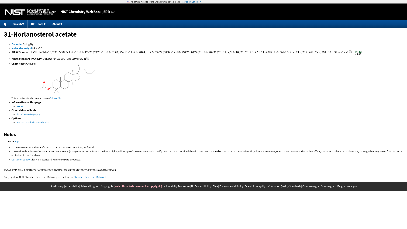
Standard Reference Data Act (90, 177)
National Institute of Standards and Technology (30, 11)
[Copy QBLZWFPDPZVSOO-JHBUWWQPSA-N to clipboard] (87, 59)
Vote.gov (352, 186)
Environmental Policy (231, 186)
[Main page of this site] (5, 24)
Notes (20, 106)
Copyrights (107, 186)
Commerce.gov (310, 186)
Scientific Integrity (255, 186)
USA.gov (340, 186)
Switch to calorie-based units (33, 122)
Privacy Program (89, 186)
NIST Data (37, 24)
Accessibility (72, 186)
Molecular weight (21, 48)
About (56, 24)
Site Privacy (57, 186)
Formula (16, 44)
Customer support (21, 159)
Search (17, 24)
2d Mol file (55, 98)
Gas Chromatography (29, 114)
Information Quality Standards (284, 186)
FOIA (215, 186)
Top (17, 141)
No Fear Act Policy (201, 186)
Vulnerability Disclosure (177, 186)
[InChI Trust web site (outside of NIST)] (358, 54)
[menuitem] (5, 24)
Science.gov (327, 186)
